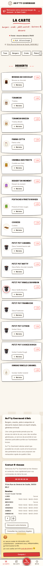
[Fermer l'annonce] (39, 11)
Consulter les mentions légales (19, 531)
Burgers (15, 53)
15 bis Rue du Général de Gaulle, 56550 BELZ (22, 44)
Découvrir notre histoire (16, 525)
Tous (5, 53)
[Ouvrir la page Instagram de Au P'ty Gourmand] (13, 518)
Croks (26, 53)
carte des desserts (26, 548)
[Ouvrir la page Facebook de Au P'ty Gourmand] (7, 518)
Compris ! (21, 554)
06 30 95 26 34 (21, 479)
